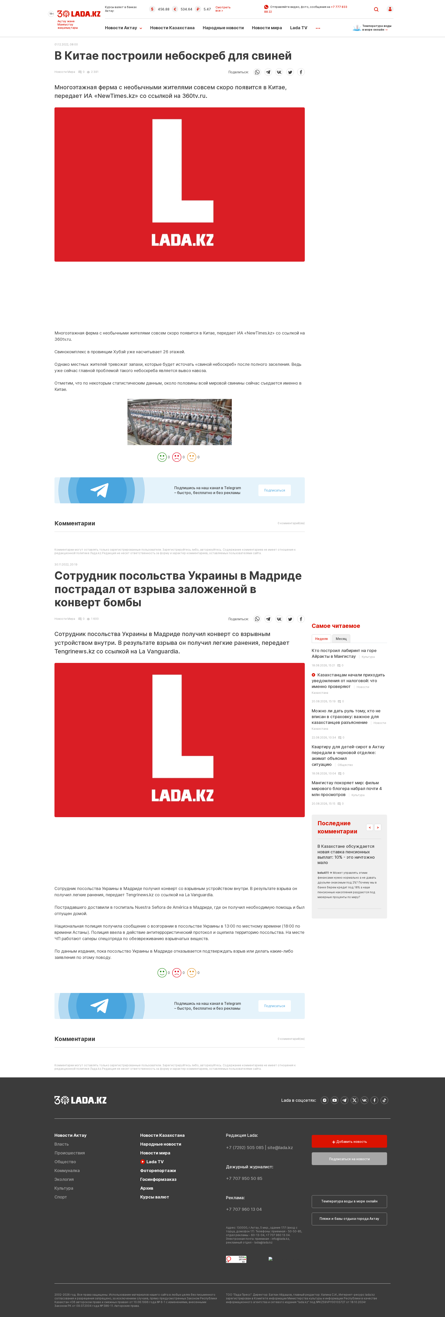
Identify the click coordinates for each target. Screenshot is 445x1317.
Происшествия (69, 1152)
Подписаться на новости (349, 1159)
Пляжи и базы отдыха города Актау (349, 1219)
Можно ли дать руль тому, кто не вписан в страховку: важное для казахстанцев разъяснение (349, 719)
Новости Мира (64, 72)
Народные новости (223, 27)
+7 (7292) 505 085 (245, 1147)
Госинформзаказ (158, 1179)
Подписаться (274, 490)
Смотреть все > (223, 9)
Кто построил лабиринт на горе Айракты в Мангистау (344, 653)
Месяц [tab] (341, 639)
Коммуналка (67, 1170)
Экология (64, 1179)
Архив (146, 1188)
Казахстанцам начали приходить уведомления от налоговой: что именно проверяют (348, 683)
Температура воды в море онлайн (349, 1201)
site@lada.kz (280, 1147)
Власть (61, 1144)
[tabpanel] (349, 726)
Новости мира (267, 27)
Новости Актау (121, 27)
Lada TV (298, 27)
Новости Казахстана (172, 27)
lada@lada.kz (263, 1242)
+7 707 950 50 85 (244, 1178)
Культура (63, 1188)
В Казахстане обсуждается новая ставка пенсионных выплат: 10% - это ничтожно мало (346, 854)
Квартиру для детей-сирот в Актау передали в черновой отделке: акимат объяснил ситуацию (348, 755)
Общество (65, 1161)
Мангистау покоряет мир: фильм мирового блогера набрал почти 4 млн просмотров (347, 788)
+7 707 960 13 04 (244, 1209)
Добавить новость (351, 1142)
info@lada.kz (280, 1238)
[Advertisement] (179, 297)
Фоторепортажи (158, 1170)
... (317, 26)
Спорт (60, 1197)
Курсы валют (154, 1197)
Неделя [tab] (321, 639)
